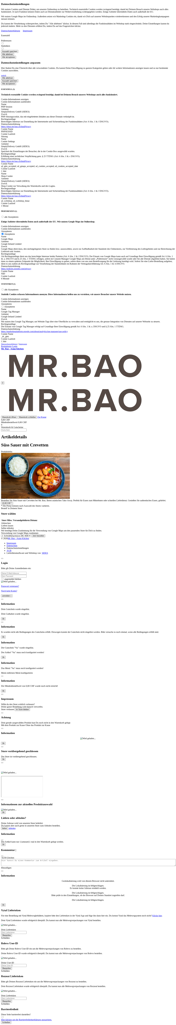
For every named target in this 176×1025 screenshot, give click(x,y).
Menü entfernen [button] (8, 673)
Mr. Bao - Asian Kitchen (18, 538)
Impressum (27, 31)
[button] (9, 417)
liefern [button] (4, 828)
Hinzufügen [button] (6, 868)
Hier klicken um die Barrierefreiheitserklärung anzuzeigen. (26, 1020)
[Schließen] (2, 558)
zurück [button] (3, 75)
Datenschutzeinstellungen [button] (18, 548)
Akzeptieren (9, 234)
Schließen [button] (5, 938)
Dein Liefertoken (8, 930)
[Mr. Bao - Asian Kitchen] (75, 378)
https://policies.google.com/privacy (16, 269)
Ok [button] (3, 619)
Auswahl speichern (9, 51)
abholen (12, 828)
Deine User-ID (7, 963)
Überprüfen (6, 935)
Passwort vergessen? (10, 586)
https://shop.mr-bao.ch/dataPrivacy (16, 126)
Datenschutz (12, 545)
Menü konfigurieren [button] (24, 673)
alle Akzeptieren (11, 217)
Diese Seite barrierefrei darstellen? (16, 1014)
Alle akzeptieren (8, 57)
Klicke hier (157, 915)
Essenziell (5, 35)
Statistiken (5, 46)
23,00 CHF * (7, 503)
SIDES (45, 553)
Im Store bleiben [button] (22, 709)
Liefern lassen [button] (7, 525)
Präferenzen (6, 40)
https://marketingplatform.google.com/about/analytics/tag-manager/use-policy (34, 331)
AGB (9, 550)
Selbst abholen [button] (7, 528)
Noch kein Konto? (9, 591)
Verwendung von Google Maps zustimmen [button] (19, 533)
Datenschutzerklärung (10, 31)
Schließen (6, 1022)
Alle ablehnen (7, 54)
